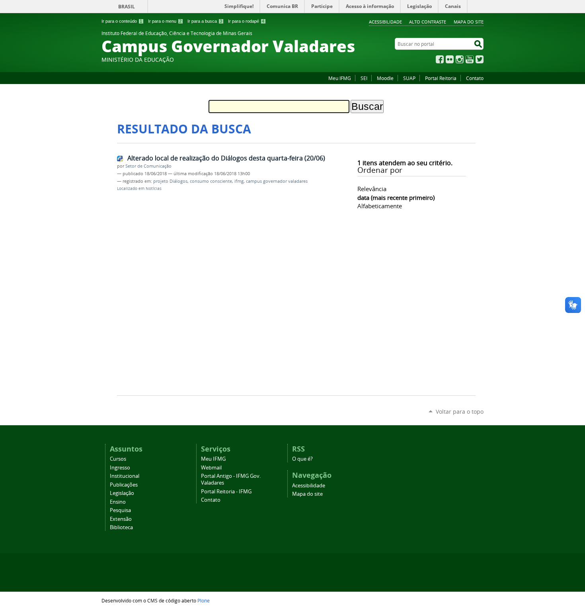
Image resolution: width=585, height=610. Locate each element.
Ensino (118, 502)
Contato (475, 78)
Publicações (124, 484)
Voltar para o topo (460, 411)
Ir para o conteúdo (121, 21)
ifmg (239, 181)
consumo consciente (211, 181)
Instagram (460, 59)
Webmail (211, 467)
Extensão (121, 519)
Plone (203, 600)
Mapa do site (469, 22)
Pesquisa (120, 510)
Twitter (480, 59)
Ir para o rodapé (246, 21)
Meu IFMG (339, 78)
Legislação (122, 493)
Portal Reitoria (440, 78)
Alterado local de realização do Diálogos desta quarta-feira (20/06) (226, 158)
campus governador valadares (277, 181)
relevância (371, 189)
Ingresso (120, 467)
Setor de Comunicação (148, 166)
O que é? (302, 459)
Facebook (440, 59)
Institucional (124, 476)
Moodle (385, 78)
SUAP (409, 78)
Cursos (118, 459)
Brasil (126, 6)
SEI (364, 78)
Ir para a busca (204, 21)
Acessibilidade (385, 22)
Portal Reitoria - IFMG (226, 491)
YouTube (470, 59)
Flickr (450, 59)
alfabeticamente (379, 206)
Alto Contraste (427, 22)
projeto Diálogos (170, 181)
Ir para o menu (164, 21)
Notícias (154, 188)
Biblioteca (121, 527)
